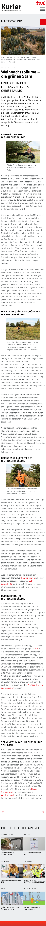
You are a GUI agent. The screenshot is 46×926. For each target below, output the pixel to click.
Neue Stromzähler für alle (32, 854)
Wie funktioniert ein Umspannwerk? (31, 908)
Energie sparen (28, 577)
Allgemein (5, 861)
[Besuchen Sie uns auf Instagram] (29, 923)
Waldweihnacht (8, 794)
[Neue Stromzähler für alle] (34, 843)
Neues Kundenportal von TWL (11, 881)
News (3, 888)
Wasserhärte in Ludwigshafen (7, 854)
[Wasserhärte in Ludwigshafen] (12, 843)
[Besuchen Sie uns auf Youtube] (21, 923)
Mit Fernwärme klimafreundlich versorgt (34, 881)
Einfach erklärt (7, 834)
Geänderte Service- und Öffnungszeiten (10, 908)
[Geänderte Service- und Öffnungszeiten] (12, 898)
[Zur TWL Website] (40, 3)
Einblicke (27, 834)
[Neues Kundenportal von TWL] (12, 871)
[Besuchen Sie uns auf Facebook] (17, 923)
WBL (36, 648)
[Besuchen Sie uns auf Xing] (25, 923)
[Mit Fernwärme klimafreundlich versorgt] (34, 871)
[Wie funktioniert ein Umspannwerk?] (34, 898)
